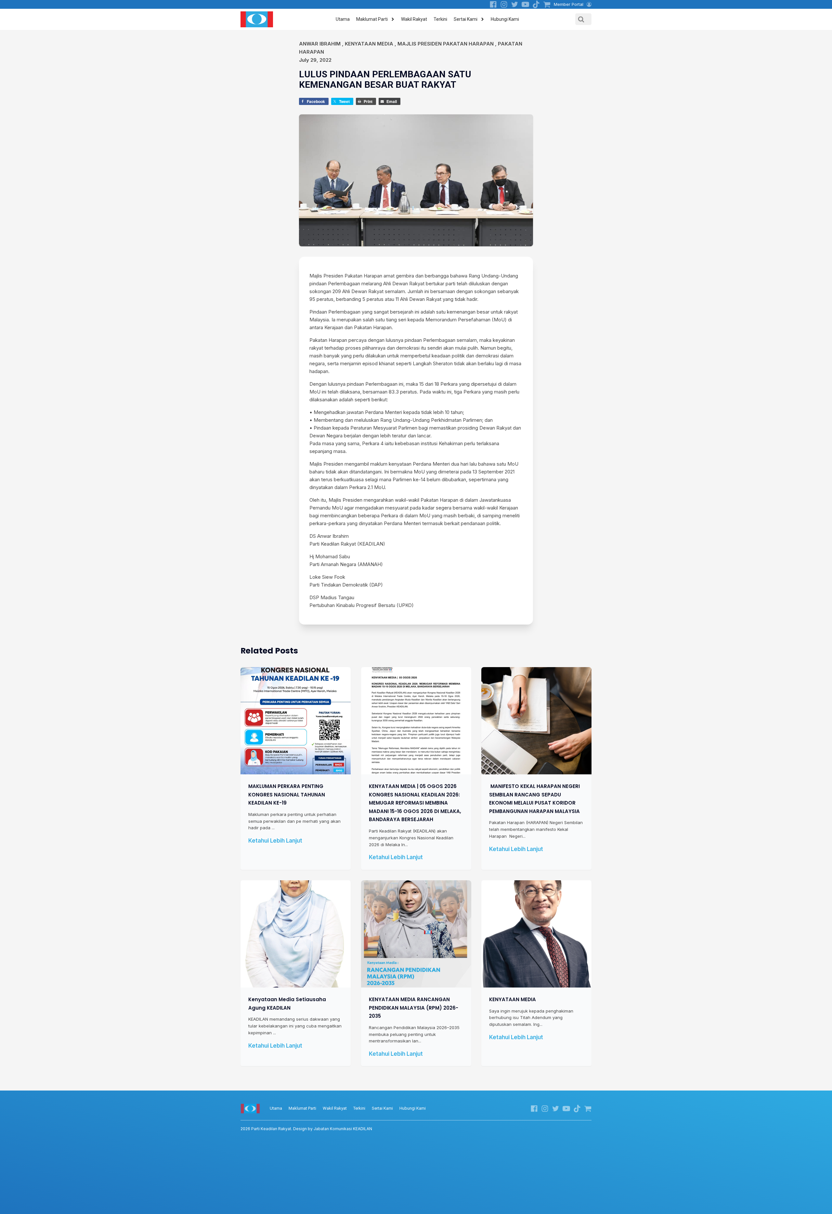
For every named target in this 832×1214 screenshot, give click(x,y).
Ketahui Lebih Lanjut (275, 840)
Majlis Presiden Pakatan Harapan (445, 44)
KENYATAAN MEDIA (512, 999)
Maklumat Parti (372, 19)
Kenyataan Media (369, 44)
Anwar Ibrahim (320, 44)
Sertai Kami (465, 19)
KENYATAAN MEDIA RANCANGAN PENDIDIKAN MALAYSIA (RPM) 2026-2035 (413, 1007)
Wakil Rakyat (414, 19)
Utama (343, 19)
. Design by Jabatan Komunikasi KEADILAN (306, 1128)
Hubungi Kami (505, 19)
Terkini (440, 19)
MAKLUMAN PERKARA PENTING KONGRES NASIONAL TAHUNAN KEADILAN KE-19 (286, 794)
